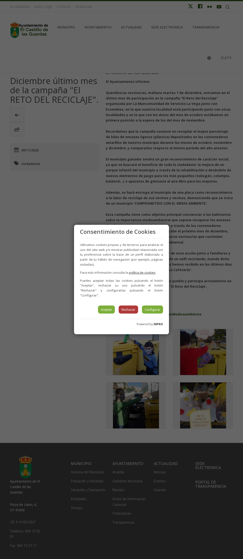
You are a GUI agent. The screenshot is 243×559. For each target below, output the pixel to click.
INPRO (158, 324)
